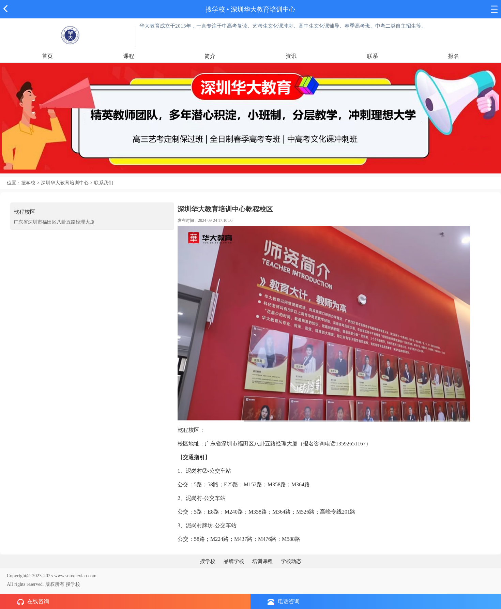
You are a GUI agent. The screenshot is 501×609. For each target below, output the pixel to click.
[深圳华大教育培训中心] (69, 34)
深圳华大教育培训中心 (263, 9)
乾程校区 (24, 212)
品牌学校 (234, 561)
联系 (372, 56)
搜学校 (215, 9)
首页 (47, 56)
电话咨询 (289, 601)
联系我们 (103, 182)
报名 (453, 56)
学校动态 (291, 561)
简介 (209, 56)
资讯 (291, 56)
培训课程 (262, 561)
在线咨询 (38, 601)
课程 (128, 56)
